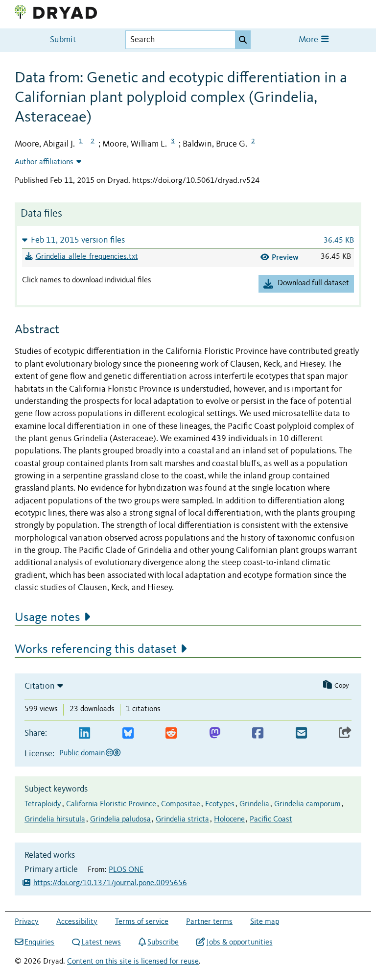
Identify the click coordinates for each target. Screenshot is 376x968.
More (309, 40)
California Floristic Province (111, 804)
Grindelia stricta (182, 819)
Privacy (27, 922)
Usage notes (47, 617)
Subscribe (163, 942)
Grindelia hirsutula (54, 819)
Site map (264, 922)
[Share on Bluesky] (128, 733)
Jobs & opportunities (239, 942)
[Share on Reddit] (171, 733)
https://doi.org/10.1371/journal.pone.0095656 (110, 883)
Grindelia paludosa (120, 819)
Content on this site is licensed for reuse (133, 962)
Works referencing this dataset (96, 649)
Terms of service (141, 922)
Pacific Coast (271, 819)
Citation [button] (39, 686)
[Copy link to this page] (345, 733)
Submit (63, 40)
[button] (188, 240)
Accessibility (76, 922)
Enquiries (39, 942)
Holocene (229, 819)
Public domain (82, 753)
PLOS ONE (126, 870)
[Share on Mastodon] (214, 733)
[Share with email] (301, 733)
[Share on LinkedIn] (84, 733)
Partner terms (209, 922)
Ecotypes (220, 804)
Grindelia (254, 804)
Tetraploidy (42, 804)
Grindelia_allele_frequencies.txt (87, 257)
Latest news (101, 942)
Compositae (180, 804)
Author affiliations (44, 162)
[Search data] (243, 39)
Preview (285, 257)
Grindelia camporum (307, 804)
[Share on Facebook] (257, 733)
